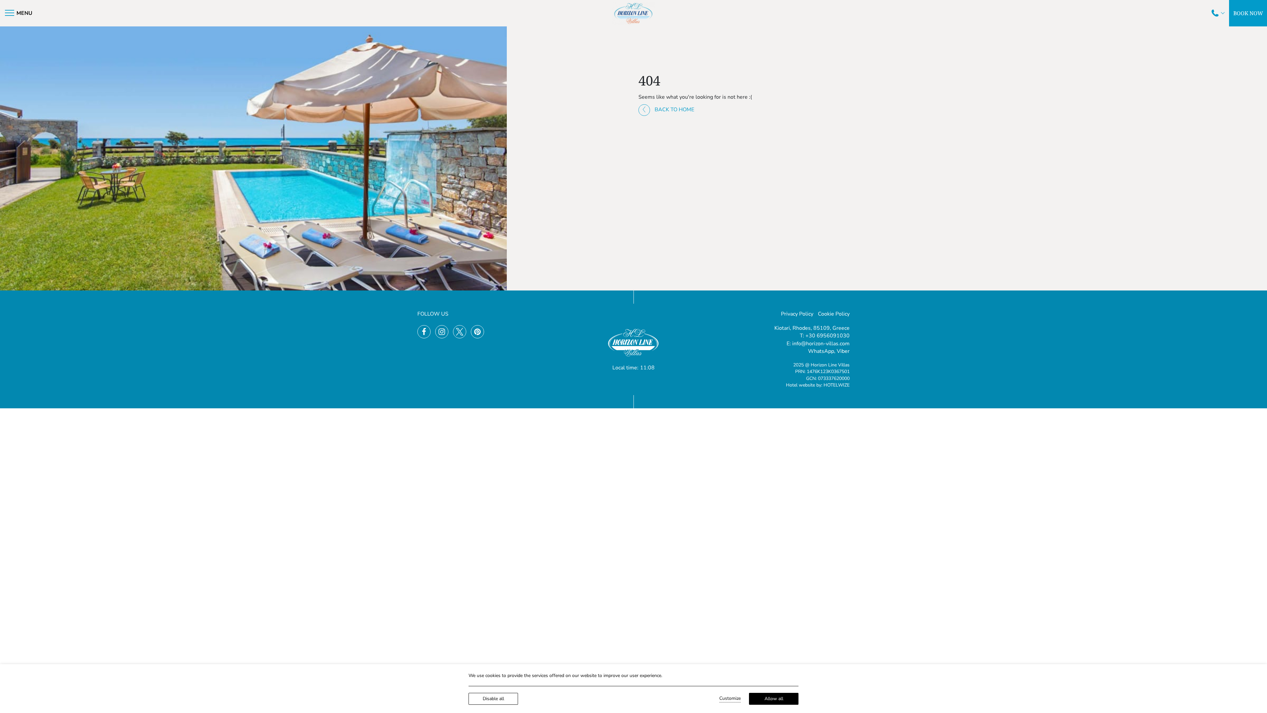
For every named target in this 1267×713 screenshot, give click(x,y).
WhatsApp (821, 351)
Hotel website (800, 385)
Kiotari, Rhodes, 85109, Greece (812, 328)
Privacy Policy (797, 314)
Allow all (773, 699)
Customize (730, 698)
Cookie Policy (834, 314)
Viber (843, 351)
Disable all (493, 699)
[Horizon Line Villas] (633, 13)
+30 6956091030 (827, 335)
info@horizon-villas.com (821, 343)
